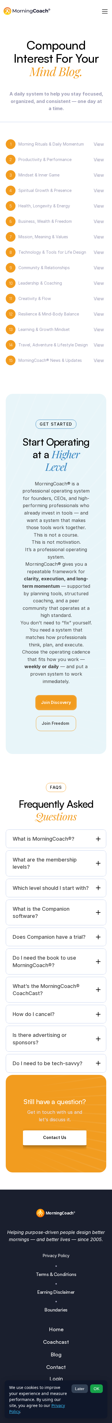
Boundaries (56, 1310)
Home (56, 1329)
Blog (56, 1354)
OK (96, 1388)
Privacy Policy (56, 1255)
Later (79, 1388)
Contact (56, 1367)
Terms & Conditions (56, 1274)
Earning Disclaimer (55, 1292)
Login (56, 1379)
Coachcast (56, 1342)
